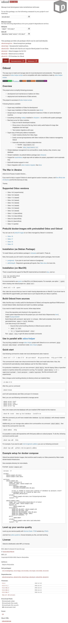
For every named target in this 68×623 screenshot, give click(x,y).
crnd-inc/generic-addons (30, 444)
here (56, 314)
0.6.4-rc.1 (5, 585)
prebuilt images (19, 233)
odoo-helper (29, 338)
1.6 (3, 614)
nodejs (23, 118)
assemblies (18, 157)
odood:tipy (5, 46)
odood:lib (4, 54)
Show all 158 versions (8, 595)
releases (43, 155)
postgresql (11, 260)
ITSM (35, 531)
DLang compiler (14, 317)
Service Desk (28, 531)
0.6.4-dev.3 (5, 587)
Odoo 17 (10, 239)
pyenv (20, 281)
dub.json (4, 26)
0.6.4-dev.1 (5, 592)
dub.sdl (3, 32)
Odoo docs (43, 263)
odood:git (4, 51)
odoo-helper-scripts (17, 75)
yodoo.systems (15, 535)
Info (5, 61)
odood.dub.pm (6, 621)
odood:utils (5, 48)
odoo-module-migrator (28, 165)
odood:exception (7, 43)
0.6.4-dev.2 (5, 590)
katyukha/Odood (8, 552)
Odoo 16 (10, 242)
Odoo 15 (10, 244)
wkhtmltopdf (11, 263)
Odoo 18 (10, 236)
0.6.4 (3, 583)
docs (41, 110)
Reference (31, 61)
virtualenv (36, 118)
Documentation (16, 61)
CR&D (46, 531)
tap (48, 272)
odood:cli (4, 56)
